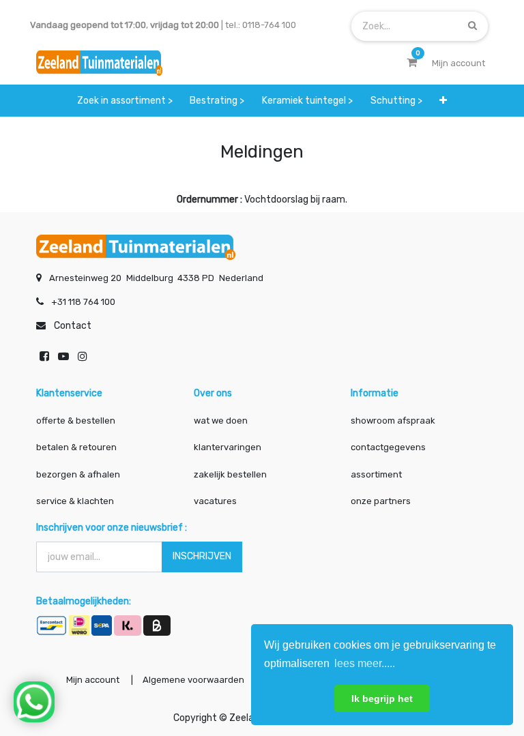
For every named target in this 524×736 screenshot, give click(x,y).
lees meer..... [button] (364, 663)
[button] (443, 101)
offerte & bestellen (76, 420)
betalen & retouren (76, 447)
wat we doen (221, 420)
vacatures (215, 501)
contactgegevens (388, 447)
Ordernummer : (209, 199)
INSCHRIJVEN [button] (202, 556)
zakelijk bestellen (230, 474)
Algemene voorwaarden (193, 680)
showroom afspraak (393, 420)
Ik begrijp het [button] (382, 698)
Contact (72, 326)
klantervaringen (227, 447)
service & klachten (75, 501)
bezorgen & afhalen (78, 474)
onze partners (381, 501)
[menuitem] (124, 101)
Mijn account (92, 680)
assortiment (376, 474)
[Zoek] (472, 25)
